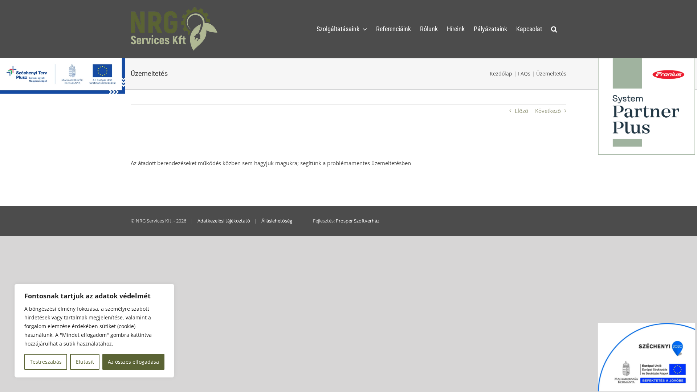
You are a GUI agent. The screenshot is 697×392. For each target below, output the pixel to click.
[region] (94, 330)
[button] (554, 29)
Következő (548, 110)
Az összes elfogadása (133, 361)
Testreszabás (46, 361)
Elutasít (85, 361)
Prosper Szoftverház (357, 220)
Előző (521, 110)
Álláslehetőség (276, 220)
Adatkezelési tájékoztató (223, 220)
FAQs (524, 73)
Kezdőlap (501, 73)
